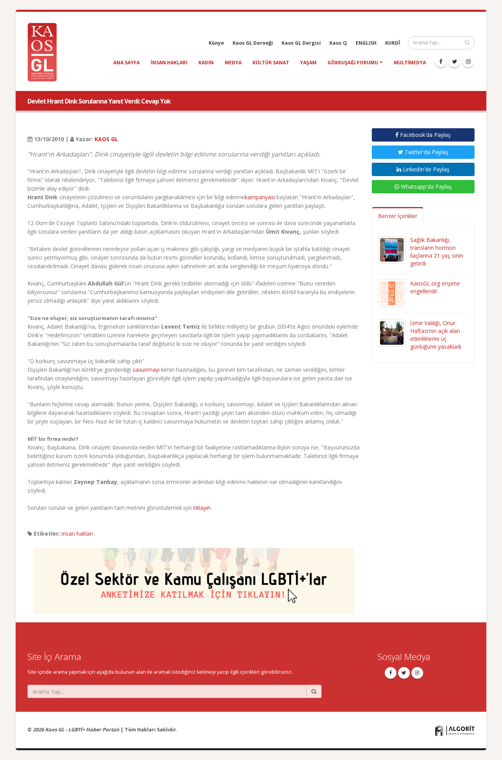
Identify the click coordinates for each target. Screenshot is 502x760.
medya (233, 62)
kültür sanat (271, 62)
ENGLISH (366, 43)
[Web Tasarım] (455, 730)
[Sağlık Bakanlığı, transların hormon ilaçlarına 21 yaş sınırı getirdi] (392, 249)
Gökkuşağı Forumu (352, 62)
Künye (216, 43)
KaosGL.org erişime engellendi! (435, 287)
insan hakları (169, 62)
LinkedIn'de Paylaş (425, 169)
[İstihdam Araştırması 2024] (193, 577)
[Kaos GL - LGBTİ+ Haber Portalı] (45, 51)
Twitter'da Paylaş (425, 152)
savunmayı (147, 369)
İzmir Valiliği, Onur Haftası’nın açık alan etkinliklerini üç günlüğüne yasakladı (435, 334)
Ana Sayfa (126, 62)
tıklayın (202, 507)
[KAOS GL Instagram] (468, 61)
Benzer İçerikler (397, 216)
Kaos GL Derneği (253, 43)
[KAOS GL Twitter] (454, 61)
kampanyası (260, 197)
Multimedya (410, 62)
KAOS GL (106, 139)
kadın (206, 62)
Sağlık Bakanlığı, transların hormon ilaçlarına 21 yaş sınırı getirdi (436, 251)
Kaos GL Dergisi (301, 43)
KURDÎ (392, 43)
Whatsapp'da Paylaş (425, 186)
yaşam (308, 62)
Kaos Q (338, 43)
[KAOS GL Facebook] (441, 61)
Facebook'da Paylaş (424, 134)
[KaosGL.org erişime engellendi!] (392, 292)
